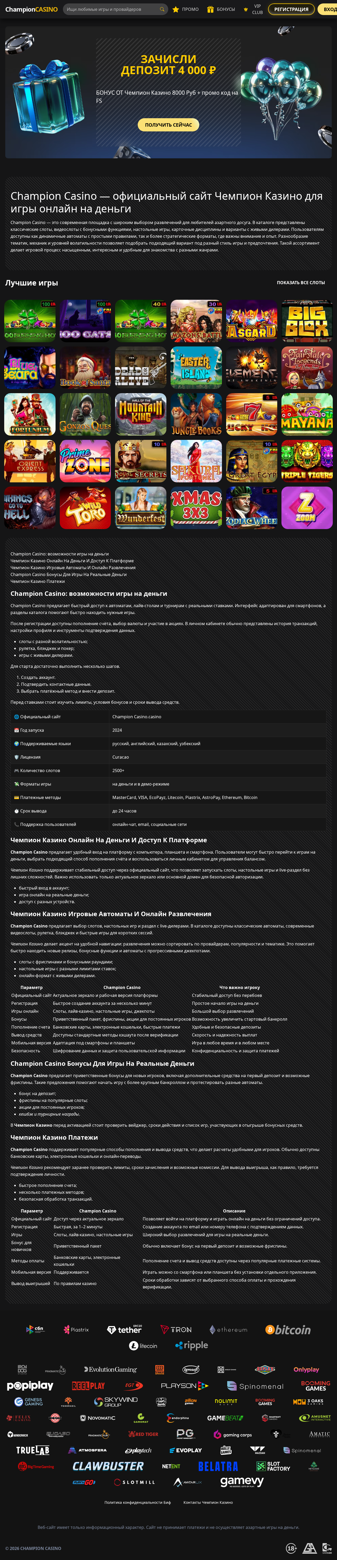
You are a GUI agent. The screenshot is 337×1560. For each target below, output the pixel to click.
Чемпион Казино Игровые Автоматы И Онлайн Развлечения (73, 567)
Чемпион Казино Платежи (38, 581)
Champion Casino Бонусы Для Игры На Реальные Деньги (69, 574)
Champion (31, 9)
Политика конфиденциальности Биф (138, 1502)
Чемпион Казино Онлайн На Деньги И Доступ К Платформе (72, 561)
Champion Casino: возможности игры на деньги (60, 554)
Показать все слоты (301, 283)
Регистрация (291, 9)
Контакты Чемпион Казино (208, 1502)
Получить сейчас (168, 125)
